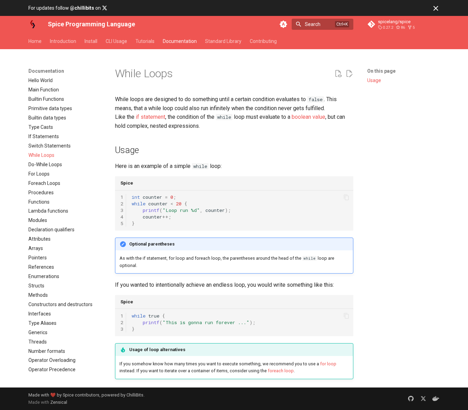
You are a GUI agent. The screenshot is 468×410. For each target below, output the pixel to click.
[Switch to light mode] (283, 24)
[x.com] (423, 398)
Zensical (58, 402)
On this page (381, 71)
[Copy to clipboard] (346, 197)
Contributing (263, 41)
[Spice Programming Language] (32, 24)
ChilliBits (134, 395)
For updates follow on (65, 8)
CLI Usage (116, 41)
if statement (150, 117)
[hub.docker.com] (435, 398)
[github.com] (410, 398)
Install (91, 41)
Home (35, 41)
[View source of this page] (338, 73)
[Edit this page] (349, 73)
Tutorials (144, 41)
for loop (328, 363)
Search (312, 24)
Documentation (180, 41)
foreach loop (281, 370)
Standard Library (223, 41)
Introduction (63, 41)
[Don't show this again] (436, 8)
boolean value (308, 117)
